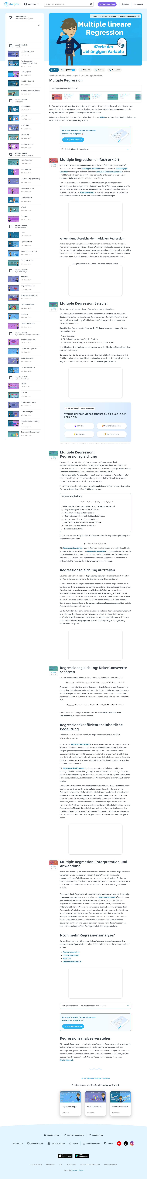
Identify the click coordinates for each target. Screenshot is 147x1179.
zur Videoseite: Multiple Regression (97, 1078)
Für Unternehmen (58, 1143)
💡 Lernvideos (79, 434)
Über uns (19, 1143)
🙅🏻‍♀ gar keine (79, 426)
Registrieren (138, 4)
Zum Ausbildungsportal (75, 1135)
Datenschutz (71, 1164)
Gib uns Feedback (110, 1164)
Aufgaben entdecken (74, 140)
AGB (60, 1164)
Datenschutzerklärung (124, 443)
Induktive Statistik (65, 76)
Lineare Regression (71, 955)
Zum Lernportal (53, 1135)
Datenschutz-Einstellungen (90, 1164)
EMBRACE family (77, 1170)
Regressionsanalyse (71, 952)
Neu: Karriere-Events (107, 4)
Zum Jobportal (97, 1135)
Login (126, 4)
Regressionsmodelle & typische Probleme (88, 76)
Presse (110, 1143)
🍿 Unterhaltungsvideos (111, 426)
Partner (75, 1143)
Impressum (50, 1164)
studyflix (14, 4)
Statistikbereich (66, 1060)
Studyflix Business (93, 1143)
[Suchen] (91, 4)
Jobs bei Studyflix (37, 1143)
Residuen (67, 958)
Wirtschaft (53, 76)
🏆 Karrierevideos (111, 434)
